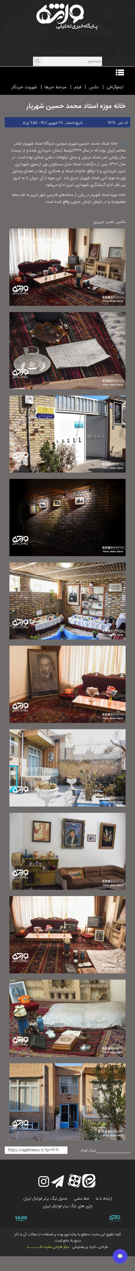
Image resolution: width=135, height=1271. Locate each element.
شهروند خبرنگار (24, 87)
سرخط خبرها (56, 87)
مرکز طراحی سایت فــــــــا (48, 1247)
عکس (94, 87)
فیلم (77, 87)
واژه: (122, 143)
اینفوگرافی (114, 87)
